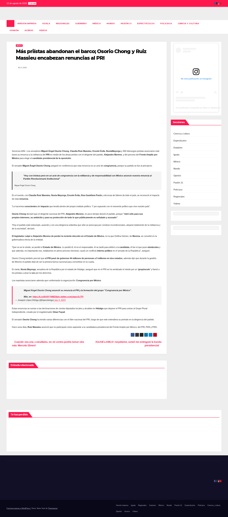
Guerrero (81, 23)
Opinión (14, 30)
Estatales (178, 148)
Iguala (46, 23)
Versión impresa (27, 23)
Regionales (62, 23)
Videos (43, 30)
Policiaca (166, 23)
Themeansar (52, 508)
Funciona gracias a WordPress (19, 508)
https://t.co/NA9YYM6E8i (45, 297)
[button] (219, 27)
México (96, 23)
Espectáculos (146, 23)
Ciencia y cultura (188, 23)
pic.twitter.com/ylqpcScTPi (70, 297)
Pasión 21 (126, 23)
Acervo (29, 30)
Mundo (111, 23)
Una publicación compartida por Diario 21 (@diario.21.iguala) (201, 108)
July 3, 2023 (60, 300)
